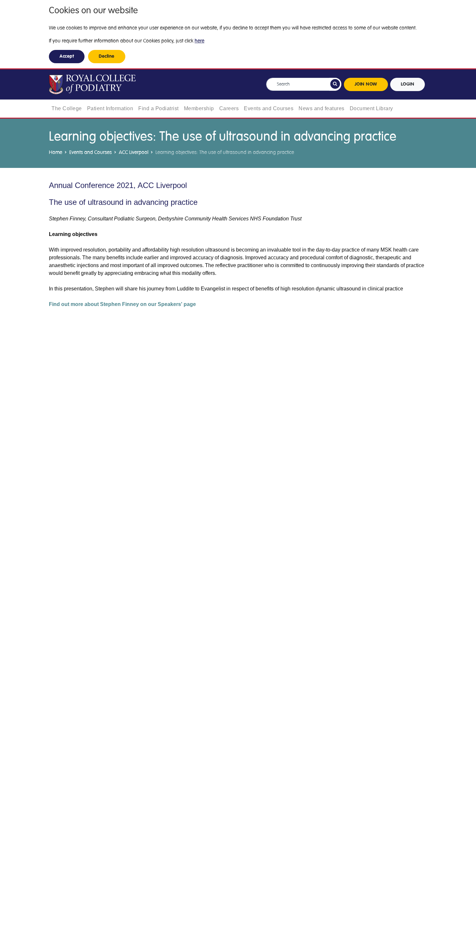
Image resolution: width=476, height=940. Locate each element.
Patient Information (110, 108)
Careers (229, 108)
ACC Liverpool (133, 152)
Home (55, 152)
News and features (322, 108)
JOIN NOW (366, 84)
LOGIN (407, 84)
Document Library (371, 108)
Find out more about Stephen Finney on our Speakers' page (122, 304)
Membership (199, 108)
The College (66, 108)
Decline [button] (107, 56)
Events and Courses (268, 108)
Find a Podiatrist (158, 108)
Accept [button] (67, 56)
